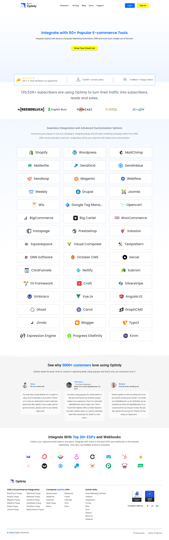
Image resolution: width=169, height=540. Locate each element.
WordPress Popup (14, 493)
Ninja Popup (51, 503)
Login (130, 5)
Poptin (67, 497)
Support (100, 5)
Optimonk (50, 500)
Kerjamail (89, 519)
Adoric (48, 506)
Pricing (76, 5)
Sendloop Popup (33, 506)
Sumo (66, 506)
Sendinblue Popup (34, 503)
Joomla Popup (13, 509)
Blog (84, 5)
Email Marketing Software (95, 493)
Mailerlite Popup (33, 497)
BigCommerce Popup (35, 509)
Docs (91, 5)
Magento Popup (13, 500)
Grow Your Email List (84, 48)
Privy (66, 503)
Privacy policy (139, 533)
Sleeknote (50, 497)
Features (89, 497)
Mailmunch (68, 493)
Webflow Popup (13, 503)
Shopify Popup (13, 497)
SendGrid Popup (33, 500)
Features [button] (64, 5)
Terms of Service (155, 533)
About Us (89, 516)
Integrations (90, 500)
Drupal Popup (12, 506)
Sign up (143, 5)
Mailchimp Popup (34, 493)
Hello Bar (68, 500)
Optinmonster (51, 493)
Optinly (12, 533)
